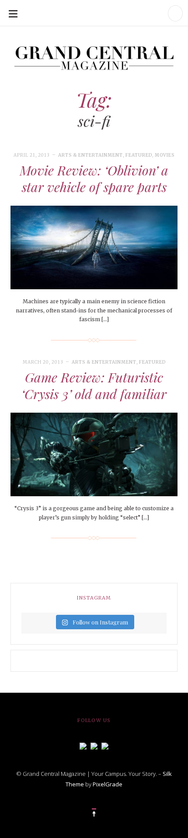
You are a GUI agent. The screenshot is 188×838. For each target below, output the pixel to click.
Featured (138, 155)
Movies (164, 155)
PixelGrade (107, 784)
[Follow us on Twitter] (94, 745)
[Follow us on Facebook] (83, 745)
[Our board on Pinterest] (105, 745)
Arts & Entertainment (90, 155)
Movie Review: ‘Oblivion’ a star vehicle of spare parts (94, 178)
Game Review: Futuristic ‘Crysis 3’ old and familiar (94, 385)
